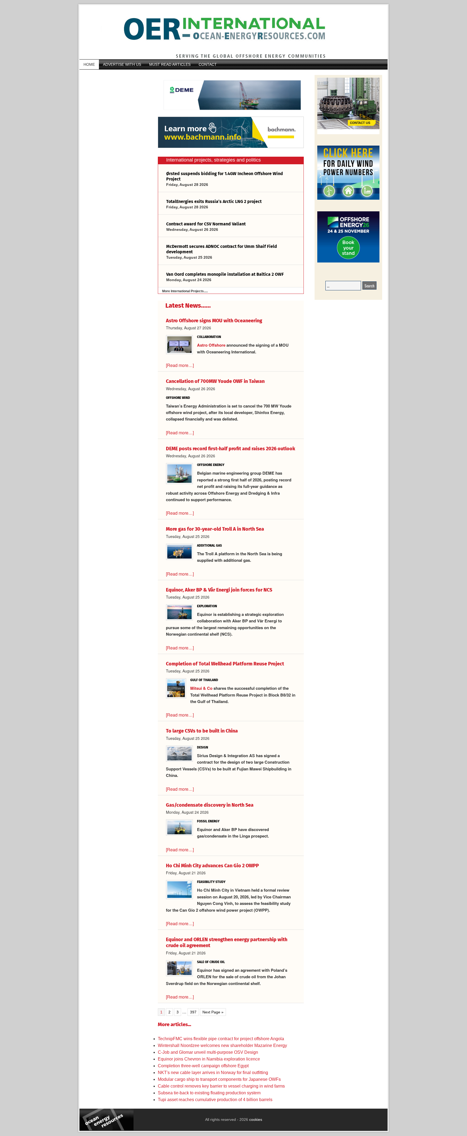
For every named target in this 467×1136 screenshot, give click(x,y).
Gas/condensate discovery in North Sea (209, 805)
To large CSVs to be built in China (202, 731)
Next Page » (213, 1012)
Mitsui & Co (202, 688)
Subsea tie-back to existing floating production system (210, 1093)
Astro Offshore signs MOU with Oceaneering (214, 321)
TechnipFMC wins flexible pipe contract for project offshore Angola (221, 1038)
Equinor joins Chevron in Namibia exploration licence (209, 1059)
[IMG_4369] (231, 114)
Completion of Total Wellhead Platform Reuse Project (225, 664)
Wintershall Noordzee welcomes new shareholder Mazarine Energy (222, 1045)
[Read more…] (180, 365)
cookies (255, 1119)
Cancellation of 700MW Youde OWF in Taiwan (215, 381)
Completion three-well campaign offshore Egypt (203, 1065)
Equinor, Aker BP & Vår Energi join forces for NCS (219, 590)
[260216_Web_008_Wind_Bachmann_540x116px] (231, 147)
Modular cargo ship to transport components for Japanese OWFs (219, 1079)
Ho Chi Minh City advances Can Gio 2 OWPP (212, 866)
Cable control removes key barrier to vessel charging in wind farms (221, 1086)
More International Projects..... (185, 291)
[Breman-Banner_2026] (348, 133)
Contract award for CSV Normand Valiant (206, 223)
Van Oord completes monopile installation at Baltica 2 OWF (225, 274)
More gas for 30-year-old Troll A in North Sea (215, 529)
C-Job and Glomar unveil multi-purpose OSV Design (208, 1052)
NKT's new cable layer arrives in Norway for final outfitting (213, 1072)
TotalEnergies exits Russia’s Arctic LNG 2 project (214, 201)
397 (194, 1011)
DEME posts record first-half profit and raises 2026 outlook (230, 449)
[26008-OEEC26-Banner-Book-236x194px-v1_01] (348, 261)
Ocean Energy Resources (229, 32)
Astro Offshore (211, 345)
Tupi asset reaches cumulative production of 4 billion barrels (215, 1099)
